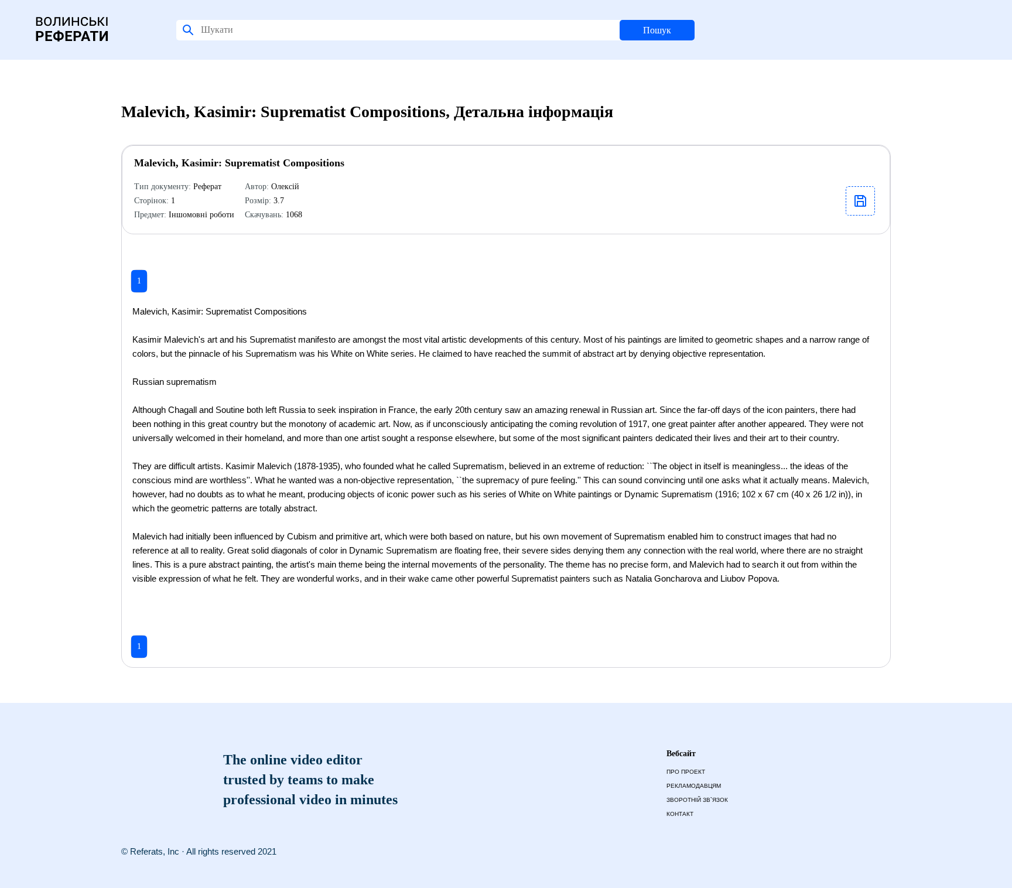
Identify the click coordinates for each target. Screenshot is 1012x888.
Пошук (657, 30)
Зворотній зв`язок (697, 800)
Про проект (685, 772)
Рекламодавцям (693, 786)
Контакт (679, 814)
